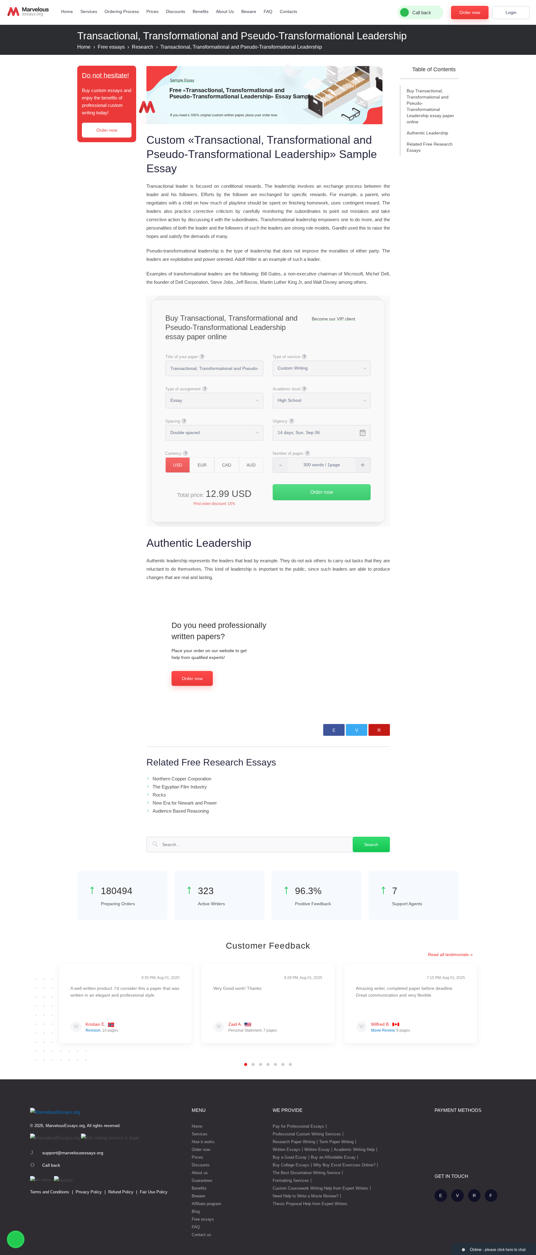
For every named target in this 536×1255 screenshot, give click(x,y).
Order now (469, 12)
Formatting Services (291, 1180)
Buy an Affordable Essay (333, 1157)
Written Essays (286, 1149)
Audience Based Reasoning (181, 811)
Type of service (286, 357)
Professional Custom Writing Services (307, 1134)
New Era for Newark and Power (185, 802)
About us (200, 1172)
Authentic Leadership (427, 132)
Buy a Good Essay (290, 1157)
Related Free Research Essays (430, 147)
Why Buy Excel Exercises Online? (344, 1165)
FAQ (268, 11)
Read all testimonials (448, 954)
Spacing (172, 421)
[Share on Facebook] (334, 730)
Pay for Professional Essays (298, 1126)
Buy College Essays (291, 1165)
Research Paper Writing (294, 1141)
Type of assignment (183, 389)
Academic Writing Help (354, 1149)
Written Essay (317, 1149)
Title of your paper (181, 357)
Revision (93, 1030)
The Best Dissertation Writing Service (306, 1172)
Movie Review (383, 1030)
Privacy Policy (89, 1192)
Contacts (288, 11)
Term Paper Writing (336, 1141)
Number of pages (288, 453)
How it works (203, 1141)
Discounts (175, 11)
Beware (248, 11)
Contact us (201, 1234)
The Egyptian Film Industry (180, 786)
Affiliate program (206, 1203)
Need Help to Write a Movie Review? (305, 1196)
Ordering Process (122, 11)
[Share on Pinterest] (379, 730)
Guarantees (202, 1180)
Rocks (159, 794)
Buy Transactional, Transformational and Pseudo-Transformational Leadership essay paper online (430, 106)
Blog (196, 1211)
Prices (152, 11)
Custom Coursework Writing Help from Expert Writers (320, 1188)
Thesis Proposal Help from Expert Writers (310, 1203)
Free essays (203, 1219)
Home (67, 11)
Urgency (280, 421)
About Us (225, 11)
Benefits (200, 11)
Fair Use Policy (154, 1192)
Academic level (286, 389)
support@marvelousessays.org (72, 1152)
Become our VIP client (333, 319)
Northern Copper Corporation (182, 778)
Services (88, 11)
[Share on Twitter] (356, 730)
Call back (51, 1165)
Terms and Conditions (49, 1192)
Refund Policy (120, 1192)
